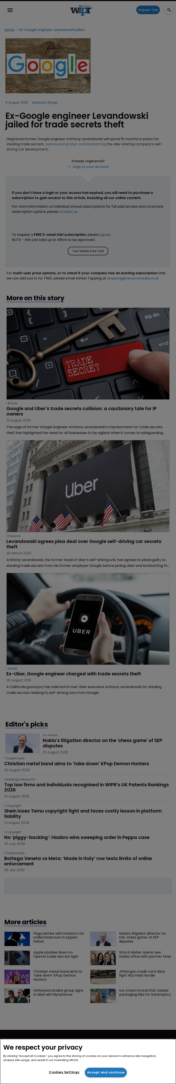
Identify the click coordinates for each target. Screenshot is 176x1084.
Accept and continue (106, 1072)
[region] (88, 1061)
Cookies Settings (64, 1072)
